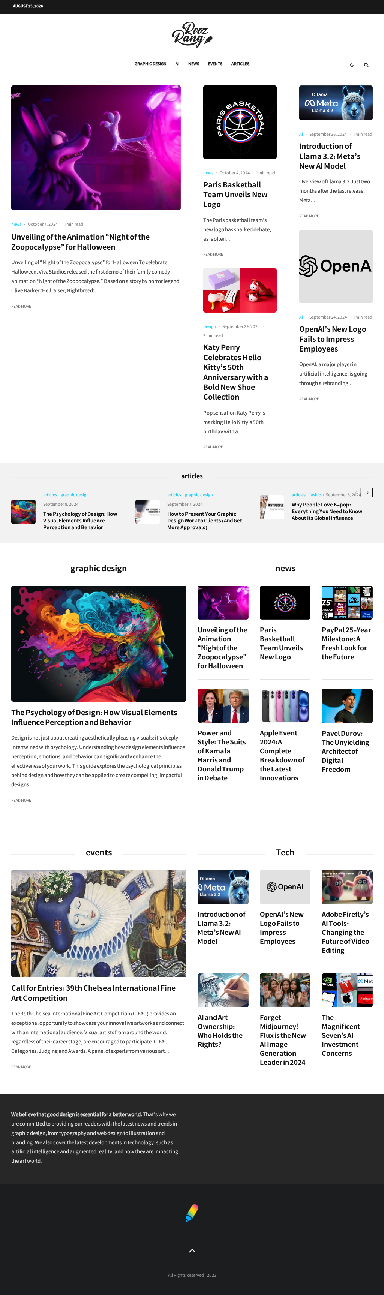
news (193, 64)
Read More (21, 307)
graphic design (150, 64)
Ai (177, 64)
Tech (285, 854)
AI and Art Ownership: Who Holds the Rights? (220, 1033)
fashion (316, 495)
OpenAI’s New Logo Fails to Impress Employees (332, 340)
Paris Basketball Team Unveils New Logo (235, 196)
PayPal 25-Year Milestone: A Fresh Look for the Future (346, 645)
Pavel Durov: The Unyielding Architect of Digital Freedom (345, 753)
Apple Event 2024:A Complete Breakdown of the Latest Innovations (282, 757)
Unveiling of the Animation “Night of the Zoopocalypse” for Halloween (80, 243)
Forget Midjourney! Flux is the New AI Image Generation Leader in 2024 (283, 1042)
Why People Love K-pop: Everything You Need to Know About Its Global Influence (327, 512)
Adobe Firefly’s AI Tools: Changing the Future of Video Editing (345, 934)
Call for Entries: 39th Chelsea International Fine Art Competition (93, 995)
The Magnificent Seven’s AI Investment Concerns (341, 1037)
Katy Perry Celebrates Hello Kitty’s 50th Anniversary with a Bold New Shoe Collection (235, 373)
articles (240, 64)
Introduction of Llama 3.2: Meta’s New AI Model (330, 157)
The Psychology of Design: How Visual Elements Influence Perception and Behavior (80, 522)
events (215, 64)
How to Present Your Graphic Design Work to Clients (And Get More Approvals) (204, 522)
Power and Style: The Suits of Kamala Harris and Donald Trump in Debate (222, 757)
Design (209, 327)
